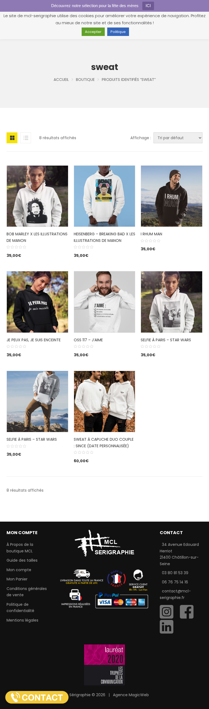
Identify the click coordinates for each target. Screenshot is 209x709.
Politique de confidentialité (20, 608)
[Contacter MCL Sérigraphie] (37, 697)
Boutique (85, 79)
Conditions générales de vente (27, 592)
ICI (148, 5)
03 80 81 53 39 (175, 573)
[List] (25, 137)
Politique (118, 31)
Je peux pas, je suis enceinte (34, 340)
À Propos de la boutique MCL (20, 548)
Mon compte (19, 570)
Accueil (61, 79)
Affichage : (140, 138)
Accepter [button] (93, 31)
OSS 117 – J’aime (88, 340)
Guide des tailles (22, 560)
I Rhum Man (151, 234)
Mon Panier (17, 579)
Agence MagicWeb (131, 695)
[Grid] (12, 137)
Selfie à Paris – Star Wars (166, 340)
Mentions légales (22, 620)
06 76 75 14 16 (175, 582)
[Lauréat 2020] (104, 664)
